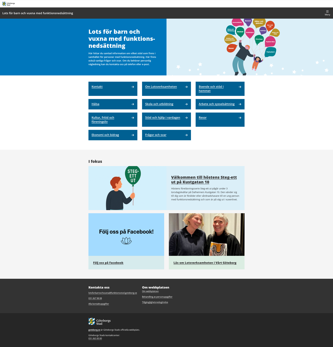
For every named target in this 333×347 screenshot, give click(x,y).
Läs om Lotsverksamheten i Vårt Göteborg (205, 263)
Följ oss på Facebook (108, 263)
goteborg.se (94, 329)
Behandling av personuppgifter (157, 296)
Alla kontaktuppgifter (98, 303)
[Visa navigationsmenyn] (327, 13)
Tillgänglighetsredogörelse (155, 302)
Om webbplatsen (150, 291)
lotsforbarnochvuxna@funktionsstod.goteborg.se (112, 292)
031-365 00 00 (95, 338)
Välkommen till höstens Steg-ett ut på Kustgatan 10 (204, 180)
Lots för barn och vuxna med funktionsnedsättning (37, 13)
